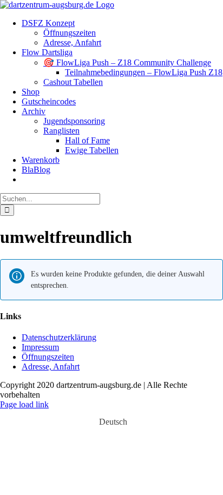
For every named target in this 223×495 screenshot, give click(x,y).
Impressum (40, 347)
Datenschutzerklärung (59, 337)
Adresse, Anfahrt (51, 366)
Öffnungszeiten (48, 356)
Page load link (24, 404)
